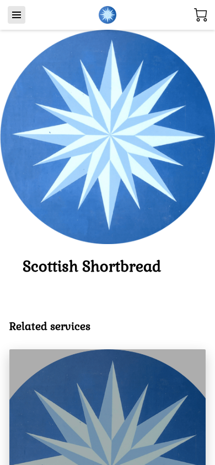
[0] (200, 14)
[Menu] (16, 15)
